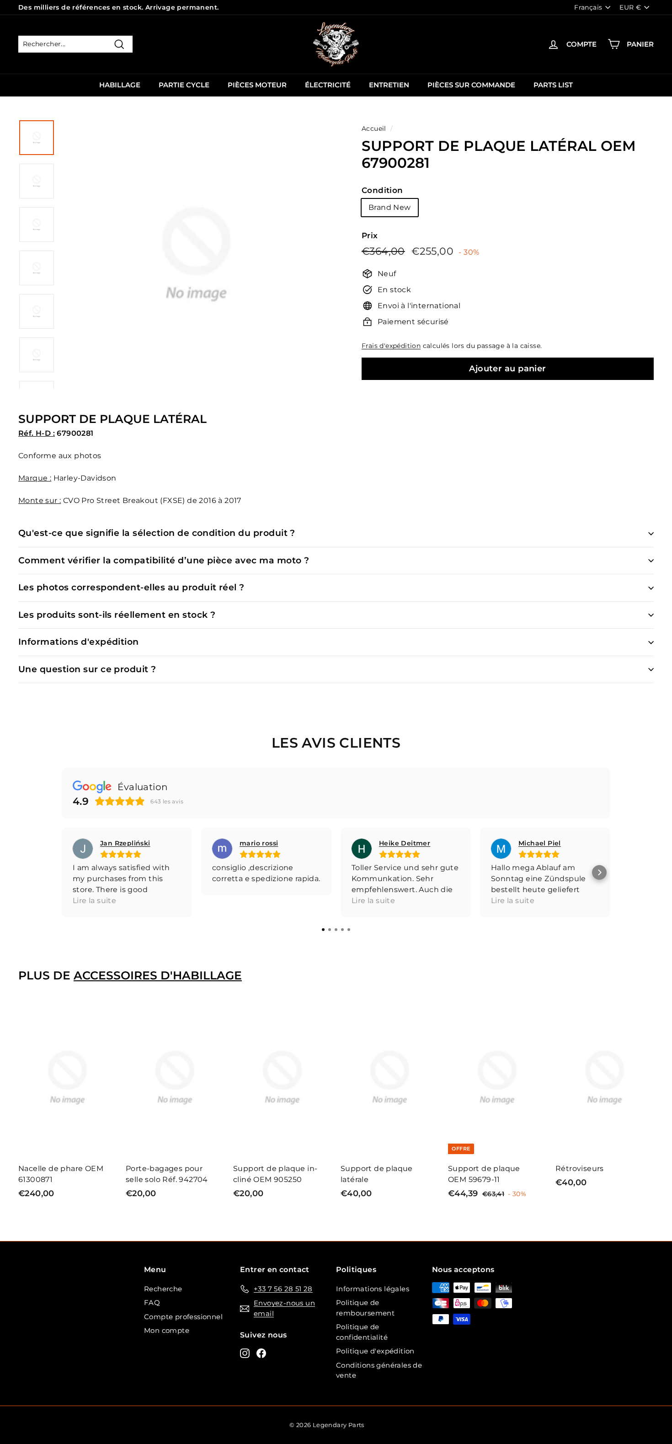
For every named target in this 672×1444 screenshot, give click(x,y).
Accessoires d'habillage (158, 975)
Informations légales (372, 1288)
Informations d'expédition (78, 641)
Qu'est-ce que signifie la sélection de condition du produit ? (156, 533)
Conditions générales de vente (379, 1370)
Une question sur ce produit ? (87, 669)
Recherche (163, 1288)
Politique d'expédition (375, 1351)
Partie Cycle (184, 84)
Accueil (374, 128)
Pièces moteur (257, 84)
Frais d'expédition (391, 345)
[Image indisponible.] (36, 137)
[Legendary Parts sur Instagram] (245, 1353)
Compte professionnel (183, 1316)
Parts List (553, 84)
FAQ (152, 1302)
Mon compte (166, 1330)
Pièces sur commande (471, 84)
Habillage (119, 84)
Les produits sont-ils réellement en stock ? (116, 615)
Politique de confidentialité (362, 1332)
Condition (382, 190)
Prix (370, 235)
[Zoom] (196, 265)
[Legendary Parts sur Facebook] (261, 1353)
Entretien (389, 84)
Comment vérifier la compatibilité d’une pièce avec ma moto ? (163, 560)
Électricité (328, 84)
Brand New (389, 207)
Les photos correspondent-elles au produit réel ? (131, 587)
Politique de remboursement (365, 1307)
